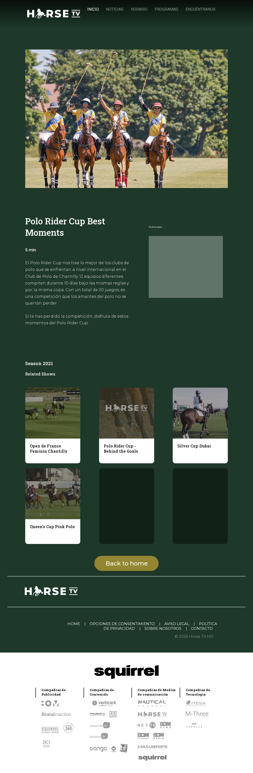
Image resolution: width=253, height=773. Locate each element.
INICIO (93, 9)
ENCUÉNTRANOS (200, 9)
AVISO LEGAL (176, 623)
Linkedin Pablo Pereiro (38, 623)
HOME (73, 623)
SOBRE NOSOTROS (163, 628)
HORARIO (139, 9)
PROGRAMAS (166, 9)
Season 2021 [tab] (39, 363)
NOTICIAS (115, 9)
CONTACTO (202, 628)
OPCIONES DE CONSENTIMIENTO (122, 623)
